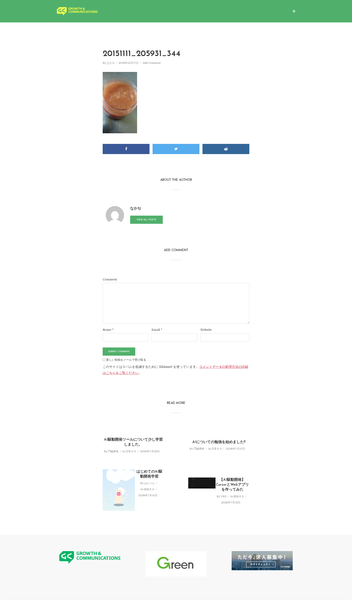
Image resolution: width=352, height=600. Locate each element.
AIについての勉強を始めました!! (218, 442)
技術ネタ (149, 489)
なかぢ (111, 62)
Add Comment (151, 62)
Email (157, 329)
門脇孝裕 (113, 451)
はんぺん (149, 483)
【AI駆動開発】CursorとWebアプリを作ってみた (232, 485)
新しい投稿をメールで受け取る (126, 359)
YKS (223, 496)
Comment (110, 279)
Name (108, 329)
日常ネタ (131, 451)
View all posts (146, 220)
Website (206, 329)
